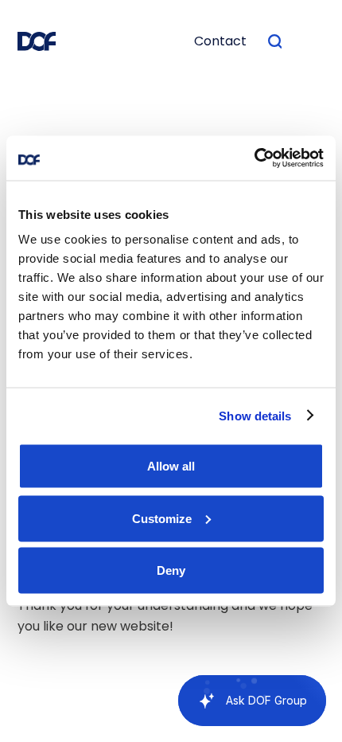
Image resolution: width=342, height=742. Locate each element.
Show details (255, 415)
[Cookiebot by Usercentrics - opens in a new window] (254, 158)
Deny (171, 570)
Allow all (171, 466)
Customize (162, 518)
